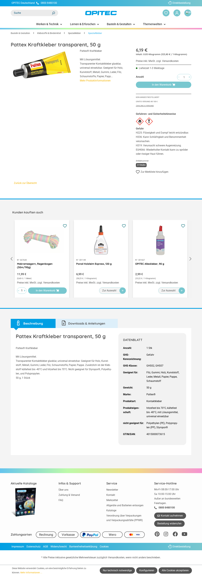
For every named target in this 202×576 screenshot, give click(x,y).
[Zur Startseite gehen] (100, 13)
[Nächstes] (190, 259)
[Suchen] (53, 13)
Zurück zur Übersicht (25, 183)
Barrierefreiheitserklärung (83, 546)
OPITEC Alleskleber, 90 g (149, 263)
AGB (45, 546)
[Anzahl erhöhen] (189, 77)
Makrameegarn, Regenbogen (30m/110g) (35, 265)
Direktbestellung (181, 2)
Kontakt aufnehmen (172, 515)
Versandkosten (116, 557)
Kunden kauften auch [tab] (27, 212)
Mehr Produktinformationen (95, 80)
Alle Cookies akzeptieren (175, 570)
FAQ (61, 500)
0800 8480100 (49, 2)
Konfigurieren (146, 570)
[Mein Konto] (176, 12)
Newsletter (112, 489)
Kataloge (111, 510)
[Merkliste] (166, 12)
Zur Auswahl (109, 290)
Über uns (63, 489)
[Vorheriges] (11, 259)
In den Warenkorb (161, 84)
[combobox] (31, 13)
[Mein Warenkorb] (187, 12)
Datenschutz (34, 546)
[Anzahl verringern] (178, 77)
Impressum (18, 546)
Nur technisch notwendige (117, 570)
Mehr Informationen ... (31, 572)
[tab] (33, 323)
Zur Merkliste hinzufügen (154, 171)
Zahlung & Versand (145, 106)
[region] (42, 66)
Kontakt (110, 494)
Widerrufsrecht (58, 546)
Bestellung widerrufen (169, 523)
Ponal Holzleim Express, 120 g (94, 263)
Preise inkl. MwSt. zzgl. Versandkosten (157, 61)
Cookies (104, 546)
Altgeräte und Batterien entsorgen (124, 505)
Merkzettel (112, 500)
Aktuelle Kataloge (24, 483)
